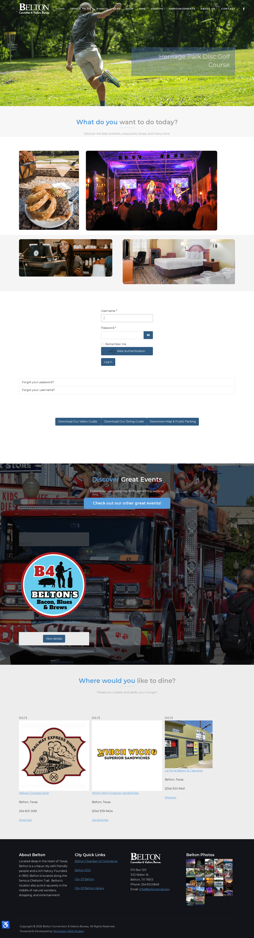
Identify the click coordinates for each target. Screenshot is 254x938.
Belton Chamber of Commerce (96, 861)
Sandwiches (100, 820)
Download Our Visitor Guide (78, 421)
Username (109, 311)
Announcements (182, 8)
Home (60, 8)
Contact (228, 8)
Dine (142, 8)
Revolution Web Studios (68, 931)
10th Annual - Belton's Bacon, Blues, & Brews (50, 622)
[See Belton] (34, 8)
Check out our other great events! (127, 503)
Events (102, 8)
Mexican (170, 797)
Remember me (115, 344)
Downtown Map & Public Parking (173, 421)
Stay (116, 8)
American (25, 820)
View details (54, 638)
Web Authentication (130, 351)
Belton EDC (83, 870)
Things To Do (80, 8)
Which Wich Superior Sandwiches (115, 793)
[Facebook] (244, 9)
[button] (227, 102)
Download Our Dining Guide (124, 421)
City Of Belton (84, 879)
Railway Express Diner (34, 793)
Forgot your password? (38, 382)
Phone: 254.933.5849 (144, 884)
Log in (108, 362)
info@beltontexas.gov (154, 889)
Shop (130, 8)
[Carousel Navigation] (127, 99)
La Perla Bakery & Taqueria (183, 770)
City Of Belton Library (89, 888)
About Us (207, 8)
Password (108, 328)
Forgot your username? (38, 390)
